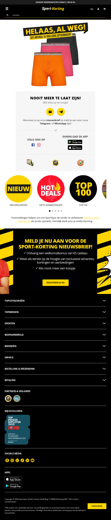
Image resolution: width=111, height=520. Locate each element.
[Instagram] (39, 145)
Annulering (97, 506)
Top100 (83, 205)
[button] (104, 9)
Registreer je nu (56, 282)
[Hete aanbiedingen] (51, 188)
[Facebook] (33, 145)
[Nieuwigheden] (18, 188)
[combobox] (55, 15)
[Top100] (83, 188)
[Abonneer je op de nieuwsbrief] (50, 112)
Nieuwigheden (18, 205)
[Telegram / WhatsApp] (61, 112)
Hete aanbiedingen (50, 205)
